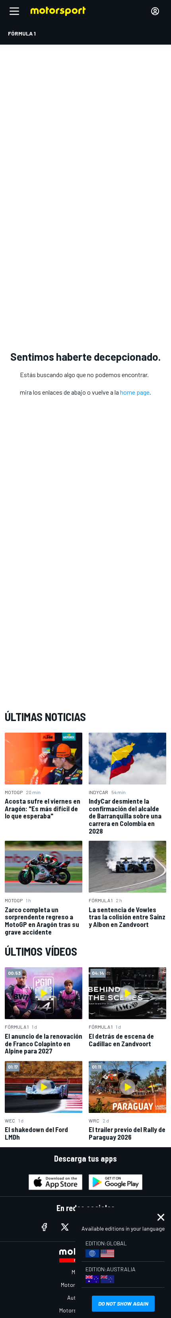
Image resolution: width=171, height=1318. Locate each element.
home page (135, 392)
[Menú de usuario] (155, 11)
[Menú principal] (14, 11)
